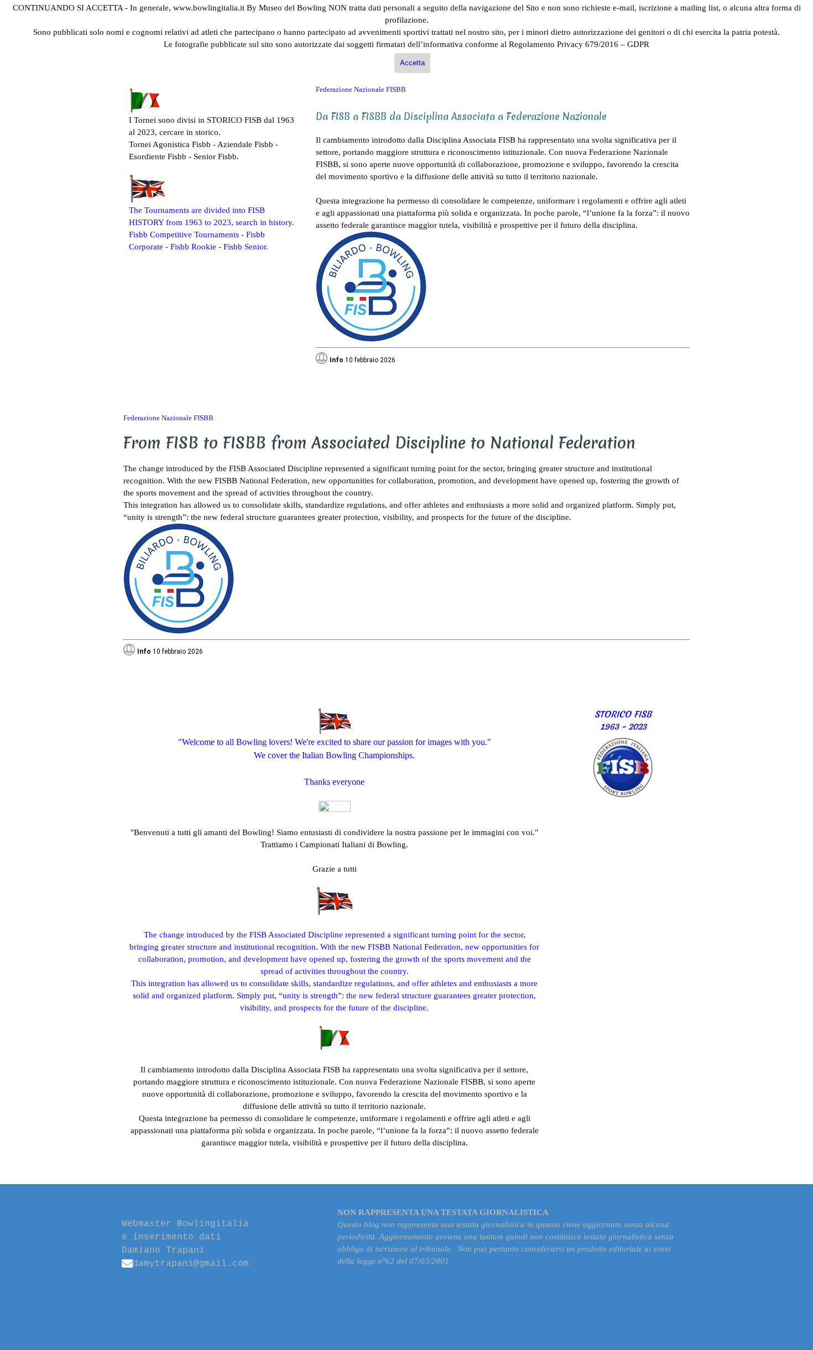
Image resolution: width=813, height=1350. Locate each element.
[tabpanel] (214, 170)
